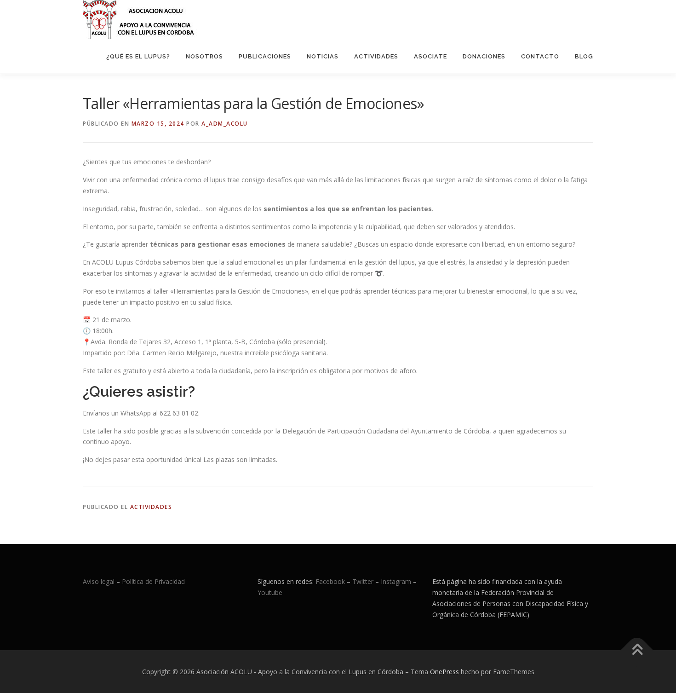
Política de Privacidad (153, 581)
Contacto (540, 56)
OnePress (444, 671)
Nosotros (204, 56)
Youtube (270, 592)
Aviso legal (99, 581)
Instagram (396, 581)
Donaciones (484, 56)
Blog (584, 56)
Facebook (330, 581)
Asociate (430, 56)
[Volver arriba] (637, 650)
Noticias (322, 56)
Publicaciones (265, 56)
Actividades (376, 56)
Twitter (363, 581)
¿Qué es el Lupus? (138, 56)
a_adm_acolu (224, 123)
